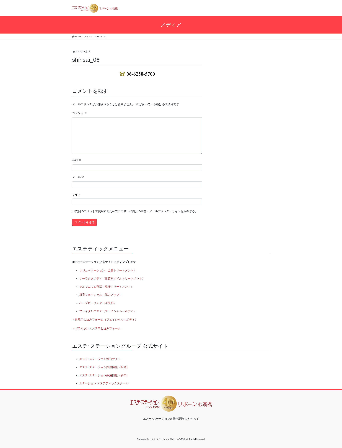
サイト (76, 194)
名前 (76, 160)
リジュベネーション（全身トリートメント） (107, 270)
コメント (79, 113)
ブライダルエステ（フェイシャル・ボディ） (107, 311)
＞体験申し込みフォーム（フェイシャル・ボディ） (105, 319)
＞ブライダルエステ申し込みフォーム (96, 328)
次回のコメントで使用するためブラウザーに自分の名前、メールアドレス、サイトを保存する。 (136, 211)
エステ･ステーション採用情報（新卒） (104, 375)
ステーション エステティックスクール (103, 383)
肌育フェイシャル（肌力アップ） (100, 294)
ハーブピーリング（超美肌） (97, 302)
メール (78, 177)
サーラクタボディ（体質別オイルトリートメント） (112, 278)
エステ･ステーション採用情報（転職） (104, 367)
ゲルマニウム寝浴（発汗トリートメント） (106, 286)
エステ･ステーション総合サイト (100, 358)
